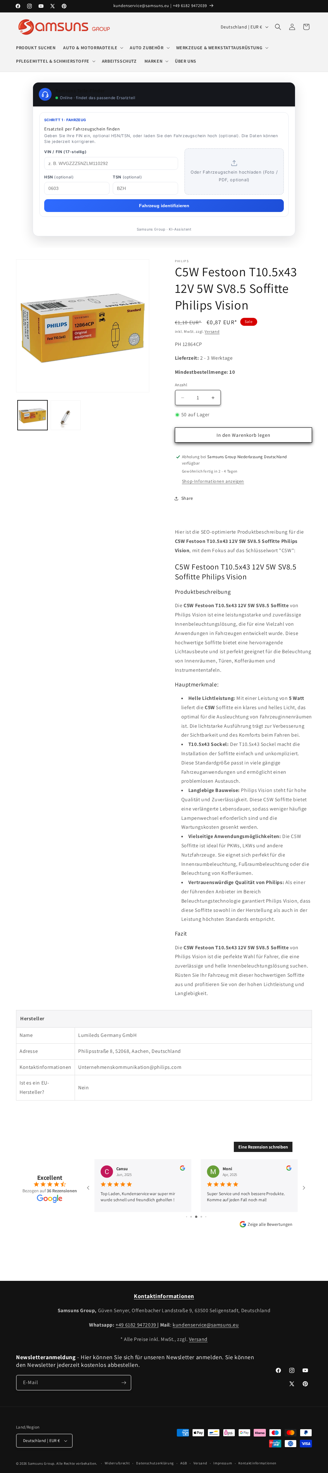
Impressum (222, 1463)
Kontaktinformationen (257, 1463)
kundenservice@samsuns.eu (206, 1324)
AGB (183, 1463)
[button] (92, 47)
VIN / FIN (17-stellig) (65, 151)
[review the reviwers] (182, 1169)
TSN (127, 177)
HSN (59, 177)
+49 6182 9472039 (136, 1324)
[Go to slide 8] (205, 1216)
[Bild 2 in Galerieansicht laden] (65, 415)
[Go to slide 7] (201, 1217)
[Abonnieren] (124, 1383)
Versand (212, 331)
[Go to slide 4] (186, 1216)
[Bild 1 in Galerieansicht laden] (32, 415)
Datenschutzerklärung (155, 1463)
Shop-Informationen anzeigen (213, 481)
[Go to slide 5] (191, 1217)
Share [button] (187, 498)
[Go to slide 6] (196, 1217)
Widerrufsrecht (117, 1463)
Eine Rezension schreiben (263, 1147)
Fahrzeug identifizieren (164, 205)
